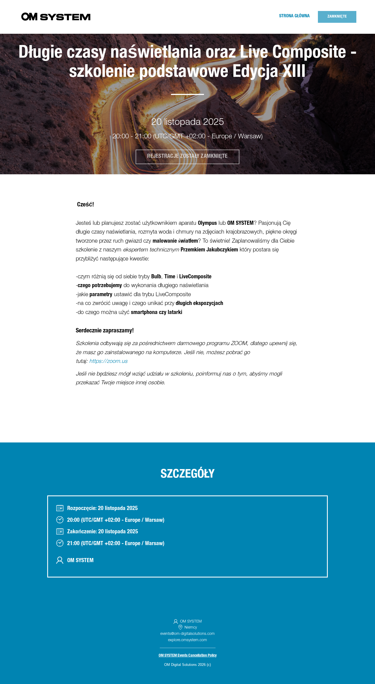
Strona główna (294, 16)
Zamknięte (337, 17)
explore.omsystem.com (187, 640)
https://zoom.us (108, 362)
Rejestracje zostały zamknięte (187, 156)
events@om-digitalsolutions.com (187, 634)
